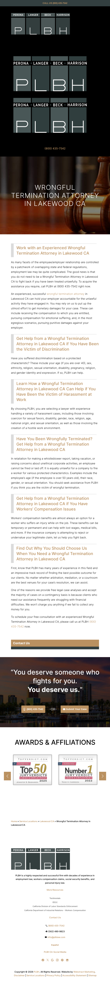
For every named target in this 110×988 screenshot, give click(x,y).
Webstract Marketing (84, 971)
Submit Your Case (76, 709)
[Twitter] (47, 960)
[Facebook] (42, 960)
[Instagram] (57, 960)
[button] (102, 776)
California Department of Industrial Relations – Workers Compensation (55, 910)
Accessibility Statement (74, 975)
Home (14, 821)
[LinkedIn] (67, 960)
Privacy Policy (53, 975)
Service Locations (28, 821)
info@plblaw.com (56, 937)
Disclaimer (19, 975)
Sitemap (92, 975)
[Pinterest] (62, 960)
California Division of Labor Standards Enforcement (55, 906)
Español (55, 945)
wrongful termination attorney (65, 293)
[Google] (52, 960)
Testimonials (55, 898)
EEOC (55, 902)
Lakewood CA (47, 821)
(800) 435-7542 (35, 709)
